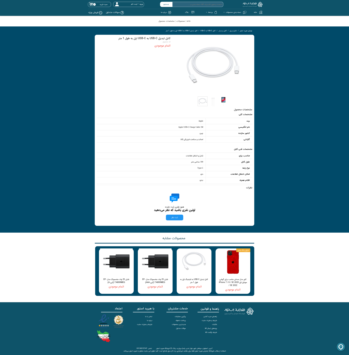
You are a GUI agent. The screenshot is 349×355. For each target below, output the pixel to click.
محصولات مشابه (174, 238)
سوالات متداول (181, 328)
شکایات (214, 324)
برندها (210, 12)
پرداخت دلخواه (181, 320)
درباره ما (149, 320)
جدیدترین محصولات (179, 324)
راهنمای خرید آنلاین (210, 316)
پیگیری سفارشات (180, 316)
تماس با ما (148, 316)
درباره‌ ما (164, 12)
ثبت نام (134, 4)
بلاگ (186, 12)
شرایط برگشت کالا (211, 332)
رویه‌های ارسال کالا (211, 328)
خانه (255, 12)
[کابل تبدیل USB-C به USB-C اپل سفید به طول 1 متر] (213, 66)
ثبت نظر (174, 217)
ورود (141, 4)
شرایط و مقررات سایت (209, 320)
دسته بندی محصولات (233, 12)
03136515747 (142, 348)
